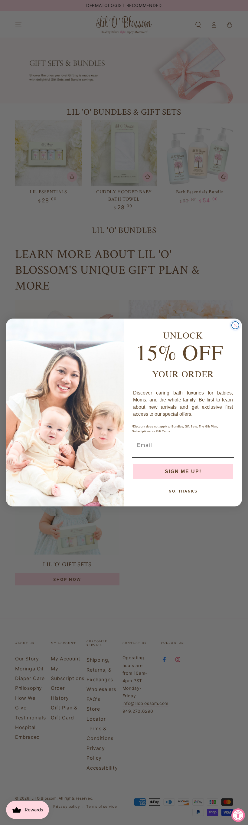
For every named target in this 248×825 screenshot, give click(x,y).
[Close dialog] (235, 325)
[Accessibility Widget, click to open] (238, 815)
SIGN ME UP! (183, 471)
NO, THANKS (183, 491)
